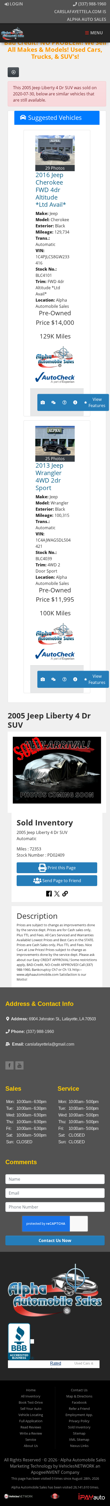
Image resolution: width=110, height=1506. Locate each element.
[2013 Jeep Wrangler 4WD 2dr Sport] (55, 441)
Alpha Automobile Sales (83, 1460)
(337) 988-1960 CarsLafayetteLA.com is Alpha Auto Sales (80, 11)
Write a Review (31, 1433)
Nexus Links (79, 1445)
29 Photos (55, 168)
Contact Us (79, 1390)
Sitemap (79, 1433)
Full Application (30, 1421)
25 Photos (55, 458)
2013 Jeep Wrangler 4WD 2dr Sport (49, 476)
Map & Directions (79, 1396)
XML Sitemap (79, 1439)
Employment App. (79, 1414)
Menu (96, 33)
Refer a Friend (79, 1408)
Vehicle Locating (30, 1414)
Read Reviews (30, 1427)
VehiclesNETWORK (76, 1466)
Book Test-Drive (31, 1402)
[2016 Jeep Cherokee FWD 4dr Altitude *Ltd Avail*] (55, 150)
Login (16, 4)
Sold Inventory (79, 1427)
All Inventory (30, 1396)
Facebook (79, 1402)
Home (31, 1390)
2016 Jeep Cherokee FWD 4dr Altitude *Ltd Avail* (51, 189)
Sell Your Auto (30, 1408)
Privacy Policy (79, 1421)
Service (30, 1439)
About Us (31, 1445)
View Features (97, 402)
